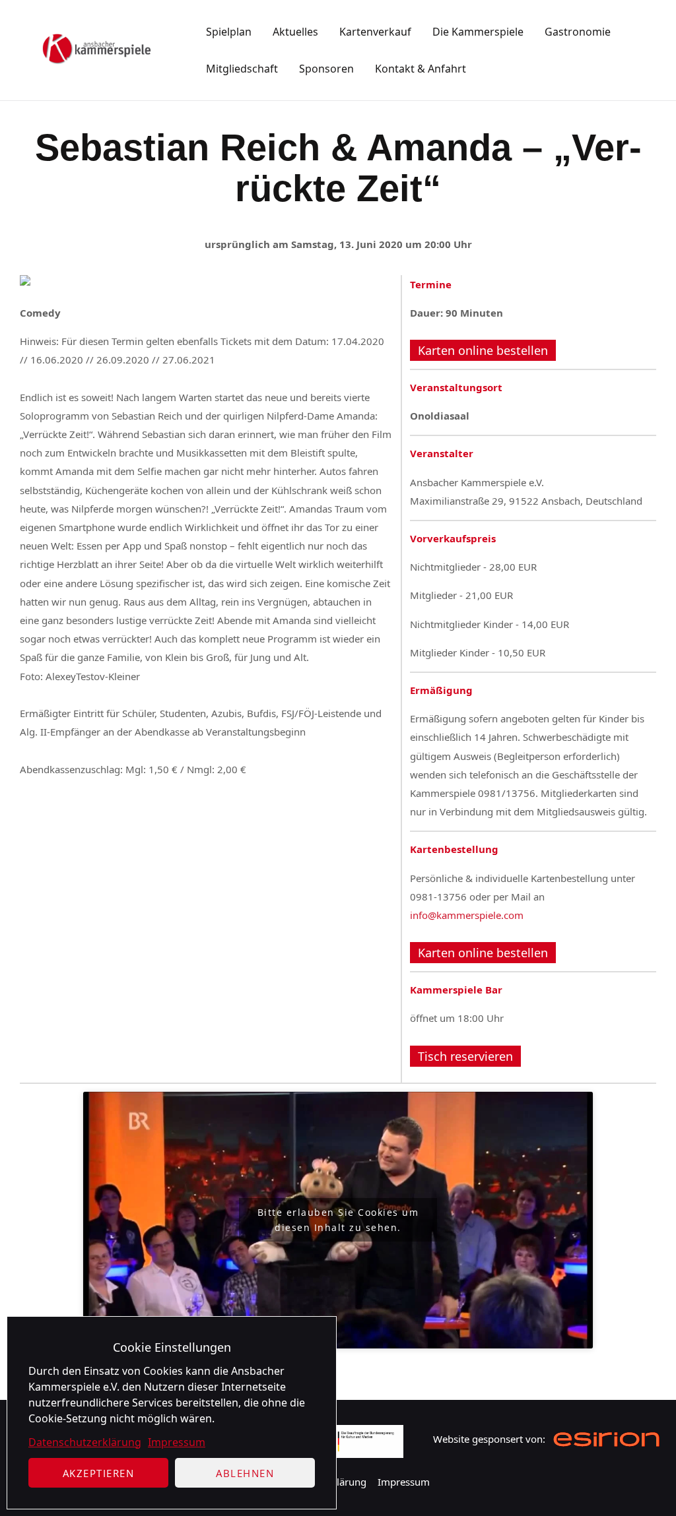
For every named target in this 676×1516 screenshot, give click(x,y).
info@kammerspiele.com (467, 915)
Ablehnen (245, 1473)
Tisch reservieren (465, 1056)
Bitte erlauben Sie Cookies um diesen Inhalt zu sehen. (338, 1220)
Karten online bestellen (483, 350)
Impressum (176, 1442)
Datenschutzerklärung (84, 1442)
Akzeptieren (99, 1473)
